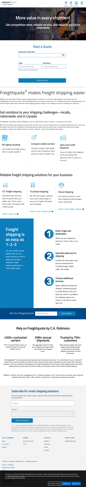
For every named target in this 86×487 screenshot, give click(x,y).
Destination (47, 63)
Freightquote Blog (70, 441)
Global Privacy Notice (8, 468)
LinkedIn (46, 441)
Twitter (46, 447)
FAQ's (25, 444)
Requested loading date (26, 52)
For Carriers (5, 444)
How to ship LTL (9, 214)
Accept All (66, 484)
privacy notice (63, 431)
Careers (4, 447)
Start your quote (42, 80)
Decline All (76, 484)
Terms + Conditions (8, 465)
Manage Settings (55, 484)
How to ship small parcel (70, 209)
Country (14, 409)
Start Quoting (66, 313)
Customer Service (28, 441)
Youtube (46, 450)
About (4, 441)
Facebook (47, 444)
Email (15, 403)
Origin (20, 63)
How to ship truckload (40, 212)
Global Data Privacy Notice (16, 476)
